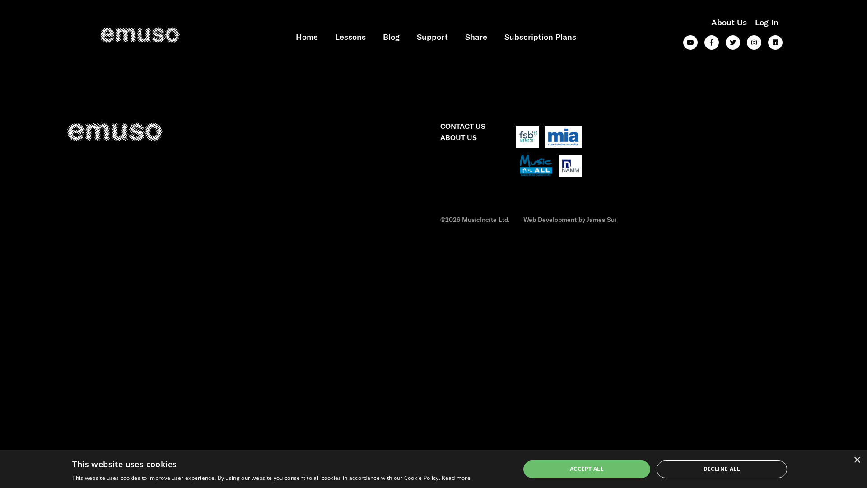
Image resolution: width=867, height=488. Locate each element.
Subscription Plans (540, 37)
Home (307, 37)
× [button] (856, 460)
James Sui (601, 219)
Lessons (350, 37)
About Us (458, 137)
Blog (391, 37)
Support (432, 37)
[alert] (433, 469)
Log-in (766, 22)
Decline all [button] (722, 469)
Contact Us (462, 126)
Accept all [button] (587, 469)
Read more (456, 478)
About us (729, 22)
